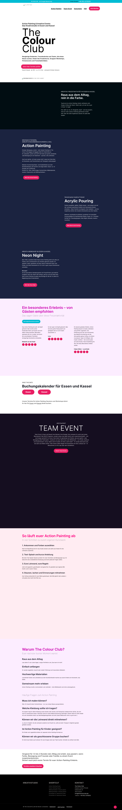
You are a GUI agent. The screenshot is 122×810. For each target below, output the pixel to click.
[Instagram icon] (97, 806)
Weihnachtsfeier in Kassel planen (57, 791)
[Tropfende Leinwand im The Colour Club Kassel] (41, 228)
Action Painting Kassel (55, 788)
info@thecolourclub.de (81, 793)
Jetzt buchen (61, 807)
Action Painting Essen (54, 786)
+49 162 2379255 (85, 795)
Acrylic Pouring (79, 201)
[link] (76, 137)
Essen (30, 152)
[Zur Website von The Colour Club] (31, 792)
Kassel (36, 152)
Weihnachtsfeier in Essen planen (57, 789)
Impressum (69, 806)
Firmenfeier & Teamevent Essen (57, 793)
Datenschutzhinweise (55, 806)
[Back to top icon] (115, 807)
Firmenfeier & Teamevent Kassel (57, 795)
